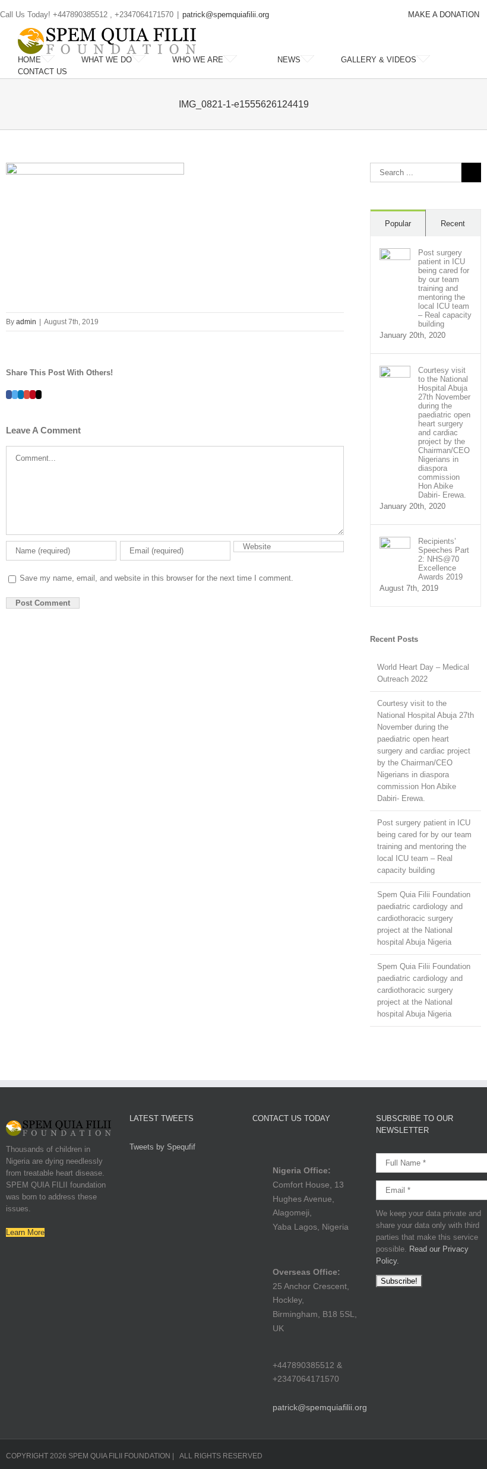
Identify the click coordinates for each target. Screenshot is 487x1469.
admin (26, 322)
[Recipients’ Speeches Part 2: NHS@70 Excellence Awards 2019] (395, 542)
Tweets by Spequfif (162, 1146)
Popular (398, 223)
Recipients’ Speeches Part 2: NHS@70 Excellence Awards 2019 (443, 559)
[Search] (97, 72)
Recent (453, 223)
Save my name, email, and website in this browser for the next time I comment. (156, 578)
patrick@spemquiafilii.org (225, 14)
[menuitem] (443, 15)
